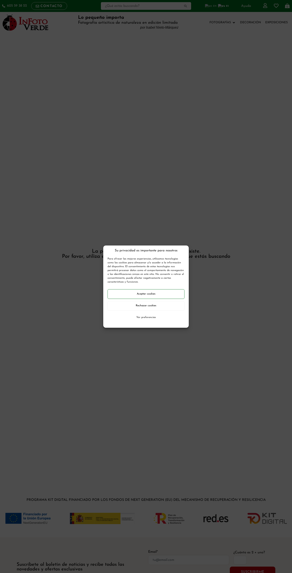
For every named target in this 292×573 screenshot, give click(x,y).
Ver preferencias (146, 317)
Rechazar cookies (146, 306)
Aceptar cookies (146, 294)
